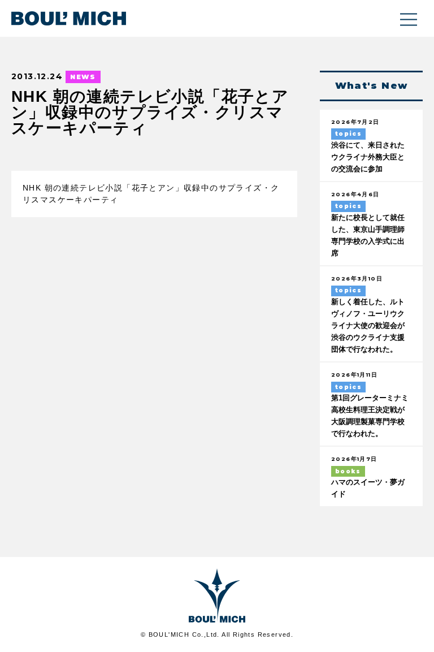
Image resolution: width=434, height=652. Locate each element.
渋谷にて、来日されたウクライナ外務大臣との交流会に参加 (368, 157)
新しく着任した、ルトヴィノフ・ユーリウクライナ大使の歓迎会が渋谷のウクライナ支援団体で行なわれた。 (368, 325)
